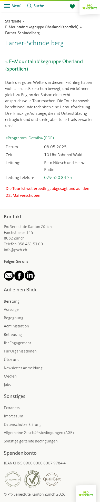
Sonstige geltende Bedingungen (31, 441)
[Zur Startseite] (89, 6)
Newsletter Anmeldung (23, 368)
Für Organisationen (20, 351)
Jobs (7, 385)
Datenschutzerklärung (23, 425)
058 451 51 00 (30, 244)
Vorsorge (11, 310)
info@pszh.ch (15, 250)
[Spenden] (72, 6)
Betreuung (13, 335)
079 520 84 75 (58, 178)
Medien (10, 377)
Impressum (13, 416)
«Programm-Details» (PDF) (30, 138)
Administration (16, 326)
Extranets (12, 408)
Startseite (13, 22)
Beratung (11, 302)
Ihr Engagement (17, 343)
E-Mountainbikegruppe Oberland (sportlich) (41, 27)
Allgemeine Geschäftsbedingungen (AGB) (39, 433)
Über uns (11, 360)
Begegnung (13, 318)
